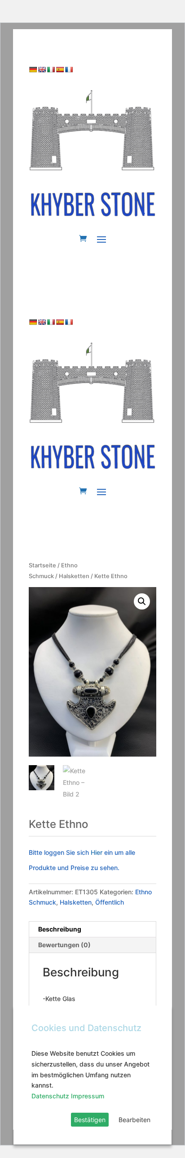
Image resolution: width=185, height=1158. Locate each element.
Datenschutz (50, 1096)
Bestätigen (90, 1119)
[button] (142, 601)
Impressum (87, 1096)
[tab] (92, 929)
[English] (42, 69)
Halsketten (74, 576)
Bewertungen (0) (64, 945)
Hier (97, 852)
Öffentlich (109, 902)
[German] (33, 69)
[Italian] (51, 69)
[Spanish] (60, 69)
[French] (69, 69)
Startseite (42, 565)
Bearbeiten (134, 1119)
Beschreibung (59, 929)
